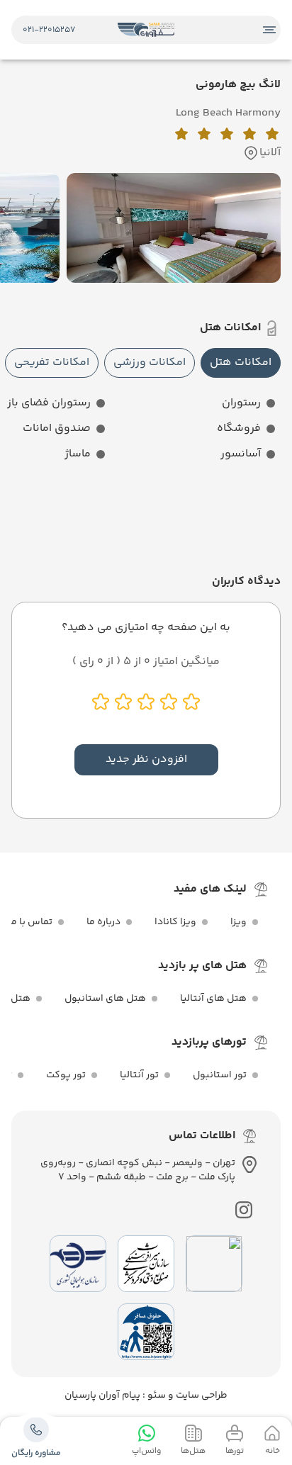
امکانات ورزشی (149, 362)
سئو (155, 1395)
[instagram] (243, 1209)
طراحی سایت (201, 1395)
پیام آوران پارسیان (102, 1395)
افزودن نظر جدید (146, 759)
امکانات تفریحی (51, 362)
